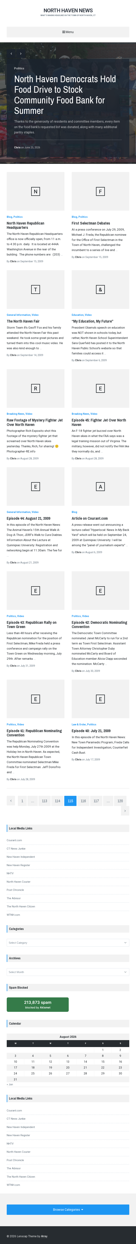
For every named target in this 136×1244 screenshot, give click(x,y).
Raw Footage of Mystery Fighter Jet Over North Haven (35, 422)
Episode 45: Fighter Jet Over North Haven (99, 422)
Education (78, 314)
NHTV (10, 873)
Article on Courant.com (90, 518)
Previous (11, 53)
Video (35, 314)
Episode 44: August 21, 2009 (28, 518)
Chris (17, 147)
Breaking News (15, 413)
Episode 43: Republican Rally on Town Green (31, 624)
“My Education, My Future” (92, 321)
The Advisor (14, 898)
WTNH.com (13, 914)
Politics (19, 68)
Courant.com (14, 840)
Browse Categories (67, 1209)
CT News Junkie (16, 848)
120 (120, 800)
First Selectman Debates (91, 223)
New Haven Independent (21, 856)
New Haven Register (18, 865)
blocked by (37, 1004)
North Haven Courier (18, 881)
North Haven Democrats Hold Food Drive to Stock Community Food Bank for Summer (65, 94)
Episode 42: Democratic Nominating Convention (99, 624)
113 (44, 800)
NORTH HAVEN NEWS (68, 10)
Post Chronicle (15, 890)
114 (57, 800)
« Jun (10, 1084)
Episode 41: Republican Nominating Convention (34, 733)
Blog (9, 216)
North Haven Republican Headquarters (25, 225)
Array (44, 1236)
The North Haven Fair (23, 321)
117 (96, 800)
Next (20, 53)
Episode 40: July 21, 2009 (91, 730)
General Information (18, 314)
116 (83, 800)
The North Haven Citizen (21, 906)
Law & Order (79, 724)
